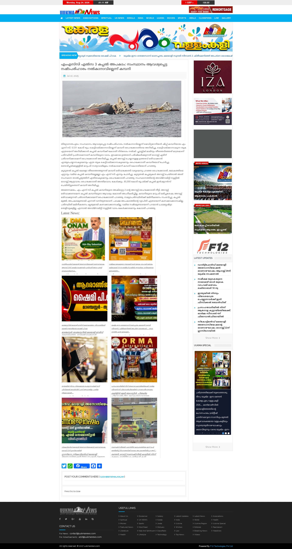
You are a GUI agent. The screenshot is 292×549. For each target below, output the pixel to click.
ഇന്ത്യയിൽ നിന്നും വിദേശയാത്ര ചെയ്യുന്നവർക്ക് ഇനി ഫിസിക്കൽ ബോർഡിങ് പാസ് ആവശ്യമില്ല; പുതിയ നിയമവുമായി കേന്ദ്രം (213, 301)
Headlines (217, 531)
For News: (63, 533)
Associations (90, 18)
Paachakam (217, 527)
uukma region (200, 523)
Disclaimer (143, 516)
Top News (180, 534)
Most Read (143, 527)
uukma (160, 18)
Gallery (226, 18)
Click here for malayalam (112, 477)
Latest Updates (182, 516)
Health (215, 520)
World (150, 18)
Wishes (179, 527)
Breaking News (200, 531)
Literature (124, 531)
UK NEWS (119, 18)
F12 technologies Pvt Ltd (221, 546)
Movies (171, 18)
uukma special (202, 345)
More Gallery (202, 205)
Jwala (192, 18)
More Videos (202, 163)
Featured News (126, 527)
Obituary (160, 527)
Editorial (197, 527)
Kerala (131, 18)
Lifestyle (142, 534)
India (140, 18)
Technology (162, 534)
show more (211, 338)
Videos (197, 534)
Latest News (73, 18)
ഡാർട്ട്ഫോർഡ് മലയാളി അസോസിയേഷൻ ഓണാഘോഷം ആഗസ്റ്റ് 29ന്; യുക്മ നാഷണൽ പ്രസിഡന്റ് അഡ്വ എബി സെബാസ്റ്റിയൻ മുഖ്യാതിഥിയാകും (214, 274)
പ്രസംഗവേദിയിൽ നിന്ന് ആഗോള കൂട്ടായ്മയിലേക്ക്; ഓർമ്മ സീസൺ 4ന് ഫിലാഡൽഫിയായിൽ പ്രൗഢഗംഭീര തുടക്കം (214, 313)
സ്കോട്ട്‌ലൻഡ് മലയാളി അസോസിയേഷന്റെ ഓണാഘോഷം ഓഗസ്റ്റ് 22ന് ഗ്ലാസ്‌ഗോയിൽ (213, 326)
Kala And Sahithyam (147, 531)
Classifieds (205, 18)
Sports (182, 18)
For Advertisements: (68, 537)
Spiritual (106, 18)
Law (216, 18)
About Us (124, 516)
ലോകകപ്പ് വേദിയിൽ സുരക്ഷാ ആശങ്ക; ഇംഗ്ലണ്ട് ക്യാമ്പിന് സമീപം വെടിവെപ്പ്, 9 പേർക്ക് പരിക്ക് (212, 228)
